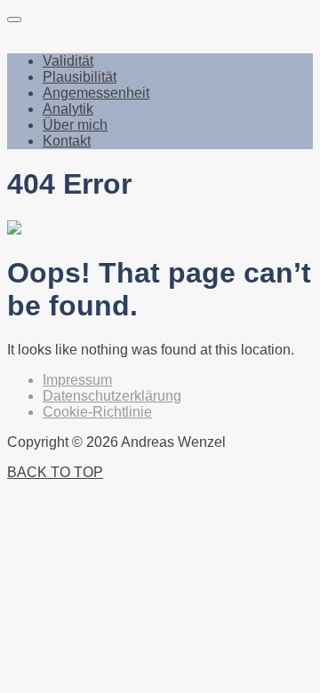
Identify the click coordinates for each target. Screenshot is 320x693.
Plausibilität (79, 76)
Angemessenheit (96, 92)
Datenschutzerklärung (112, 395)
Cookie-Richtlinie (97, 411)
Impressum (77, 379)
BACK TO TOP (55, 472)
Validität (68, 60)
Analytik (68, 108)
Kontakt (67, 140)
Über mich (75, 124)
